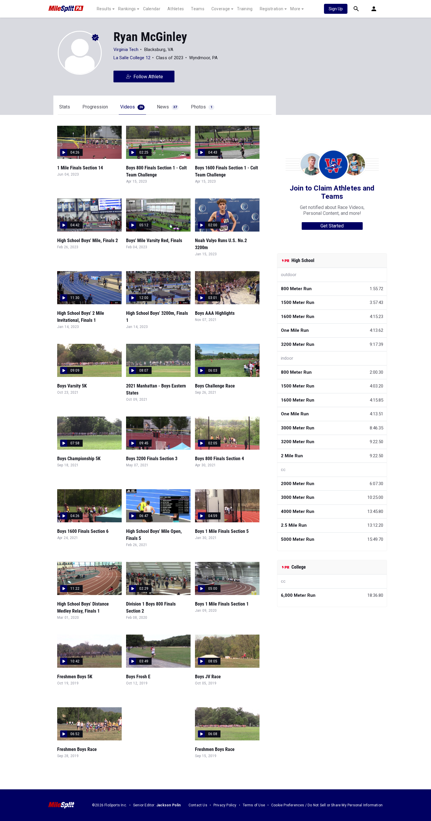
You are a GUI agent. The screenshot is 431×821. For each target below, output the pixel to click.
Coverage (220, 8)
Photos (201, 107)
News (167, 107)
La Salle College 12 (131, 57)
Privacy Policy (225, 805)
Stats (64, 107)
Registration (272, 8)
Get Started (332, 226)
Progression (95, 107)
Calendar (151, 8)
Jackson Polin (168, 805)
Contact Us (198, 805)
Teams (197, 8)
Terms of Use (254, 805)
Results (104, 8)
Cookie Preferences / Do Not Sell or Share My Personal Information (327, 805)
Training (244, 8)
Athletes (175, 8)
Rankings (127, 8)
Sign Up (336, 8)
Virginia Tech (125, 49)
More (295, 8)
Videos (131, 107)
